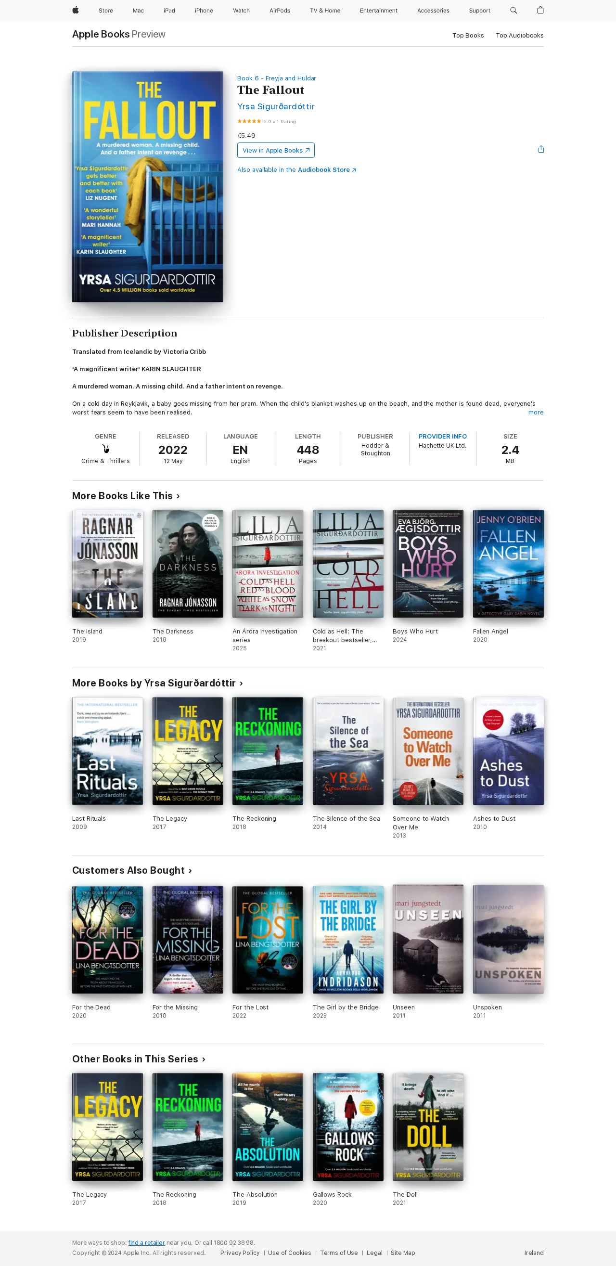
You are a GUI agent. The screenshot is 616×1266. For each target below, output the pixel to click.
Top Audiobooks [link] (520, 35)
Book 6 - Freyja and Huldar (276, 78)
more (536, 412)
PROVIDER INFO (443, 436)
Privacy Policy (239, 1253)
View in (273, 150)
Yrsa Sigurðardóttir (276, 106)
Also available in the (293, 169)
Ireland (534, 1253)
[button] (513, 10)
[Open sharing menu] (541, 150)
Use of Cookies (289, 1253)
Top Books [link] (468, 35)
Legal (374, 1253)
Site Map (403, 1253)
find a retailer (146, 1243)
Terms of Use (339, 1253)
